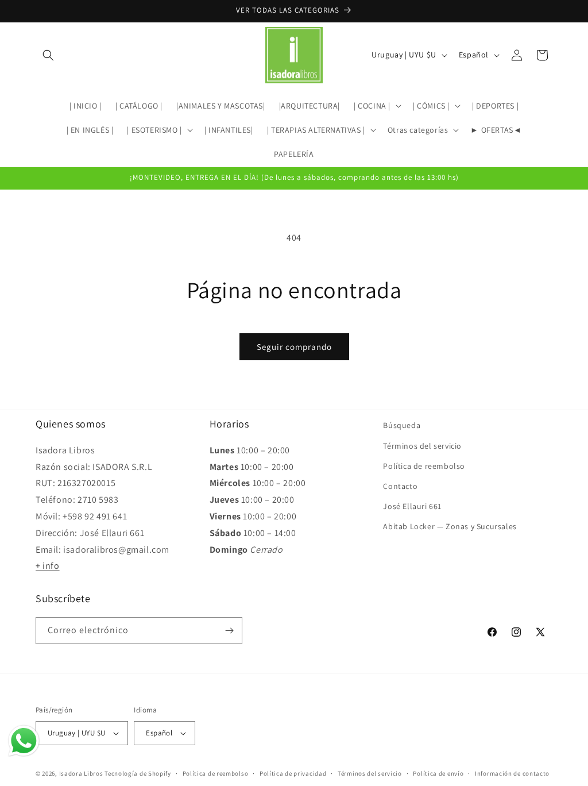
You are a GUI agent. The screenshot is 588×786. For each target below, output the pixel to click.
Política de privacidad (293, 773)
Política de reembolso (424, 466)
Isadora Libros (81, 773)
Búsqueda (401, 425)
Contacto (400, 486)
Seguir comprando (294, 346)
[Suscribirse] (229, 630)
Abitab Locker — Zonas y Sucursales (449, 526)
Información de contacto (512, 773)
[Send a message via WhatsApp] (24, 741)
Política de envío (438, 773)
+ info (48, 566)
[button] (48, 55)
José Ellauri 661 (412, 506)
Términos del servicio (422, 446)
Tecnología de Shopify (138, 773)
